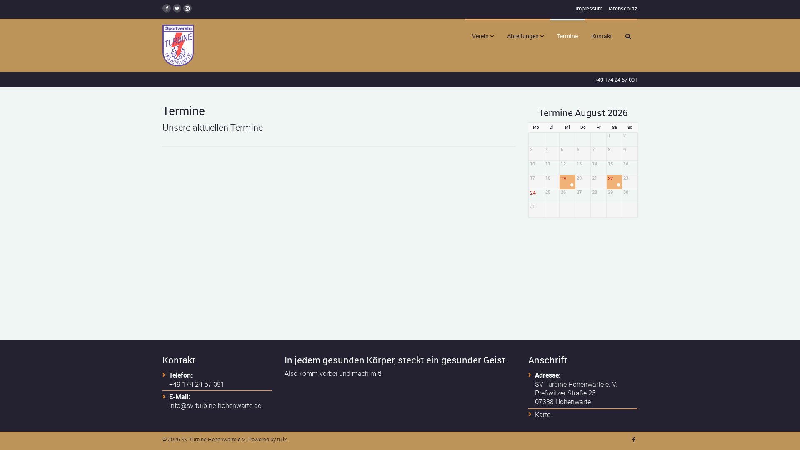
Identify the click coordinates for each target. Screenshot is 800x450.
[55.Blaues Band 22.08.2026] (618, 185)
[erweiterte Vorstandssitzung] (571, 185)
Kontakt (601, 36)
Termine (567, 36)
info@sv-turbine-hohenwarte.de (215, 405)
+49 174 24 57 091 (616, 79)
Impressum (588, 8)
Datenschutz (622, 8)
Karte (542, 414)
